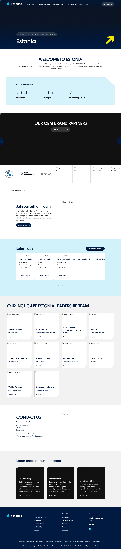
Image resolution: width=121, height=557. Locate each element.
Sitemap (87, 541)
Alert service (39, 541)
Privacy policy (58, 541)
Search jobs (65, 530)
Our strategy (37, 520)
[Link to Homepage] (14, 4)
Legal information (78, 541)
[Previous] (58, 286)
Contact (64, 527)
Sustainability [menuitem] (65, 4)
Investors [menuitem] (56, 4)
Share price (65, 524)
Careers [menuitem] (86, 4)
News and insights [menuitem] (76, 4)
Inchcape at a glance (40, 517)
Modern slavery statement (26, 541)
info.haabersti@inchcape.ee (32, 436)
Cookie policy (49, 541)
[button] (95, 249)
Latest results (65, 517)
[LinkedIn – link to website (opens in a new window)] (90, 529)
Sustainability (38, 527)
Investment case (39, 524)
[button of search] (68, 130)
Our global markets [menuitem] (45, 4)
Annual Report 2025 (67, 520)
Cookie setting (96, 541)
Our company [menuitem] (32, 4)
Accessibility (67, 541)
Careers (36, 530)
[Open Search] (104, 4)
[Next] (62, 286)
